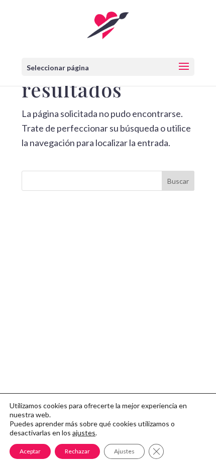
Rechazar (77, 451)
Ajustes (124, 451)
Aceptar (30, 451)
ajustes (83, 432)
